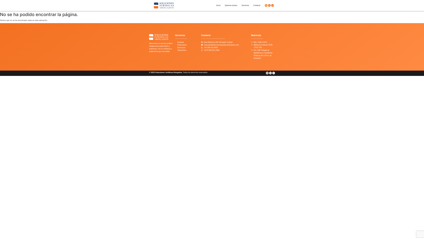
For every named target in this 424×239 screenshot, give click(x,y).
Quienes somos (231, 5)
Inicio (218, 5)
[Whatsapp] (272, 5)
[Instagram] (269, 5)
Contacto (256, 5)
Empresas (181, 47)
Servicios (245, 5)
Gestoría (180, 42)
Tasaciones (181, 50)
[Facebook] (266, 5)
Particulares (182, 45)
